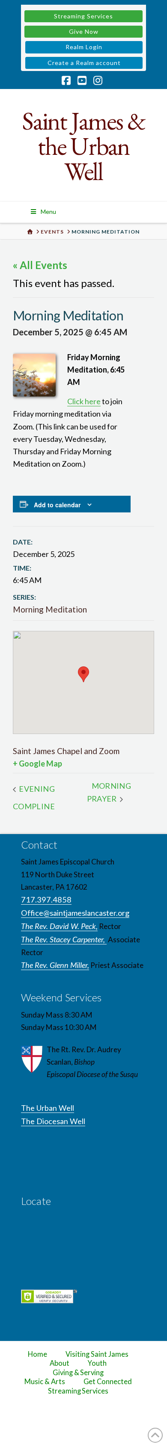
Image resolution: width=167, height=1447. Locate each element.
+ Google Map (37, 763)
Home (37, 1354)
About (59, 1363)
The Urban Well (47, 1108)
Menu (48, 211)
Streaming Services (83, 16)
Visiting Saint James (97, 1354)
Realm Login (84, 46)
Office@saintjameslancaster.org (75, 912)
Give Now (83, 31)
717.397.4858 (46, 899)
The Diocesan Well (53, 1121)
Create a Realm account (84, 62)
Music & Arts (44, 1381)
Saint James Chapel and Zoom (66, 751)
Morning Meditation (50, 609)
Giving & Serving (78, 1372)
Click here (84, 401)
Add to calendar (57, 504)
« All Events (40, 265)
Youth (97, 1363)
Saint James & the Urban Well (83, 146)
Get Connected (108, 1381)
